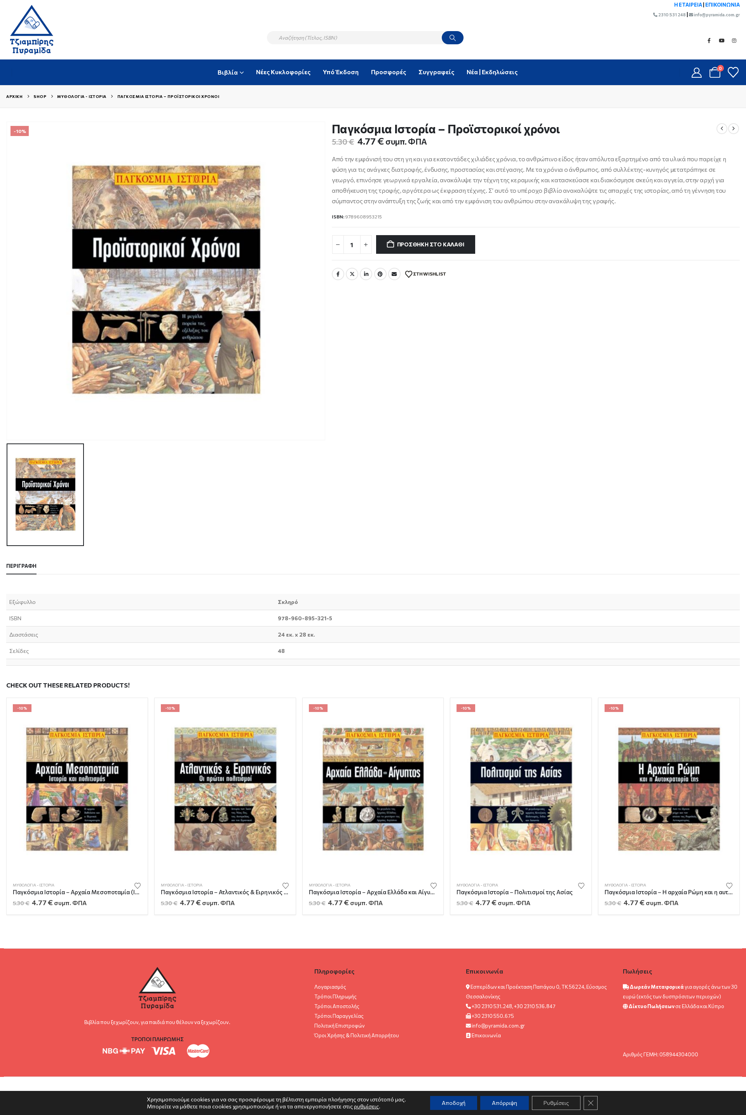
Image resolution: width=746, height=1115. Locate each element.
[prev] (721, 128)
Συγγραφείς (436, 71)
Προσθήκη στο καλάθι (430, 244)
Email (394, 274)
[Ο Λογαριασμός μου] (697, 72)
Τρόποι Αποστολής (336, 1006)
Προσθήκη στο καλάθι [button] (129, 717)
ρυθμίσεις (366, 1106)
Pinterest (380, 274)
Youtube (721, 40)
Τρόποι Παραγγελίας (339, 1016)
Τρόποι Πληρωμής (335, 996)
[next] (733, 128)
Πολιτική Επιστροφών (339, 1026)
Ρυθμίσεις (556, 1102)
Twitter (352, 274)
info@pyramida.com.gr (716, 14)
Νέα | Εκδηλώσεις (492, 71)
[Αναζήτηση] (453, 37)
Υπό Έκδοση (341, 71)
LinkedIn (366, 274)
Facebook (709, 40)
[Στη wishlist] (137, 885)
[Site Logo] (27, 29)
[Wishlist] (733, 72)
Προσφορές (388, 71)
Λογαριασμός (330, 987)
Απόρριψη (504, 1102)
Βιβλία (228, 72)
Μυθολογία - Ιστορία (33, 885)
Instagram (734, 40)
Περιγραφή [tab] (21, 566)
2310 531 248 (671, 14)
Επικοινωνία (486, 1035)
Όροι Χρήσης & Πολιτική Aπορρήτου (356, 1035)
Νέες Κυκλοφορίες (283, 71)
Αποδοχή (453, 1102)
